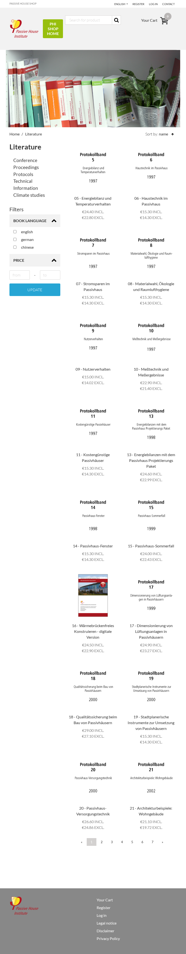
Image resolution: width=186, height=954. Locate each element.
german (27, 239)
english (26, 231)
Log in (153, 4)
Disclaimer (105, 930)
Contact (168, 4)
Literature (33, 134)
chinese (27, 247)
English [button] (120, 4)
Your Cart (105, 899)
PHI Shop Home (53, 28)
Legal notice (106, 923)
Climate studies (29, 195)
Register (138, 4)
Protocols (23, 174)
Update (34, 289)
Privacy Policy (108, 938)
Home (14, 134)
